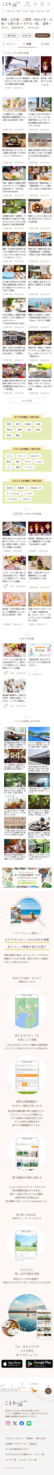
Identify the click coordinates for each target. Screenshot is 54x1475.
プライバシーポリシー (14, 1438)
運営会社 (33, 1443)
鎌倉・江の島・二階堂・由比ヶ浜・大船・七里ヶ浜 (34, 11)
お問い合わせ (40, 1438)
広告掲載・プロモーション (16, 1443)
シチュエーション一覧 (27, 1459)
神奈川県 (10, 11)
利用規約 (29, 1438)
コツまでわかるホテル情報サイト (18, 1454)
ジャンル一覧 (10, 1459)
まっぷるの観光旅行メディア (17, 1449)
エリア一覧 (39, 1454)
